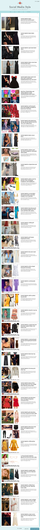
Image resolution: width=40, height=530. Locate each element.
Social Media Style (20, 6)
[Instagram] (37, 1)
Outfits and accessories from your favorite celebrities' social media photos (20, 9)
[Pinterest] (35, 1)
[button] (37, 13)
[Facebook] (36, 1)
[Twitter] (38, 1)
